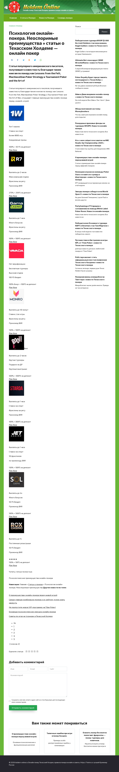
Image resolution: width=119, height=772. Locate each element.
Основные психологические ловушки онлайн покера (32, 612)
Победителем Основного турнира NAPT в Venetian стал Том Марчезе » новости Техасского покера (92, 225)
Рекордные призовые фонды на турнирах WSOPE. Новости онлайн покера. (91, 125)
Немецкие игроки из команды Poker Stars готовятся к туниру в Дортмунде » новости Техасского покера (92, 176)
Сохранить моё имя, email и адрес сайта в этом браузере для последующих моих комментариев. (38, 701)
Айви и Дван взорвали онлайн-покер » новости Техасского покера (92, 95)
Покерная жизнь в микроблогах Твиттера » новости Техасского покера (90, 279)
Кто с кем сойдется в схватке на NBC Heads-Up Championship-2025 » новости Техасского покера (92, 143)
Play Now (13, 150)
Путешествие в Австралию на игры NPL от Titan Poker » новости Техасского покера (91, 242)
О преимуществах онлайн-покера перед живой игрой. (24, 735)
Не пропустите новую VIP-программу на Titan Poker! (32, 607)
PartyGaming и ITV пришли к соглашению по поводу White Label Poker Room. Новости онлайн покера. (92, 208)
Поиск (78, 26)
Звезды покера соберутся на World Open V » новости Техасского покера (92, 192)
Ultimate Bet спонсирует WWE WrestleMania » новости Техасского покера (92, 62)
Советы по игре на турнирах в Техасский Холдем (31, 616)
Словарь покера (65, 18)
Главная (13, 18)
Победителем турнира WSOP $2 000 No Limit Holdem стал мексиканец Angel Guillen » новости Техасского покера (92, 44)
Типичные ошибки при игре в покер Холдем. (59, 734)
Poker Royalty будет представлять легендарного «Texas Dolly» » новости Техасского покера (91, 79)
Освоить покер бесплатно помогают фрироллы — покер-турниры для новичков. (95, 736)
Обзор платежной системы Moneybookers (87, 109)
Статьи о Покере (28, 18)
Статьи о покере (35, 584)
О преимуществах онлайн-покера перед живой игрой (33, 595)
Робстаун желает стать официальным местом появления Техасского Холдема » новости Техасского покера (91, 261)
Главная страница (15, 26)
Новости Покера (46, 18)
